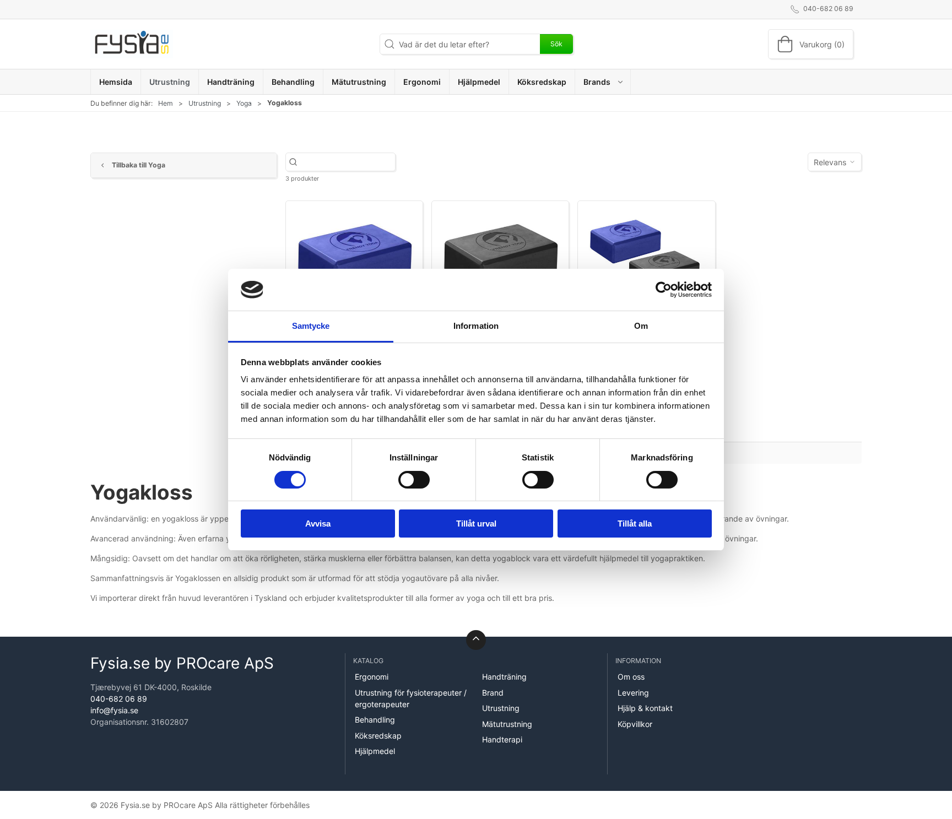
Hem (165, 103)
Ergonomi (371, 676)
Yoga (244, 103)
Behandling (375, 719)
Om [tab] (641, 325)
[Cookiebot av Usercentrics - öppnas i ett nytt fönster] (663, 289)
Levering (633, 692)
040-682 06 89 (118, 698)
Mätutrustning (507, 724)
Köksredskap (378, 735)
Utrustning (204, 103)
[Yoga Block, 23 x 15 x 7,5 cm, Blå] (354, 254)
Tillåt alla (635, 523)
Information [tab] (476, 325)
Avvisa (318, 523)
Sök (556, 44)
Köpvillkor (635, 724)
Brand (493, 692)
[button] (603, 81)
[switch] (414, 480)
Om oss (631, 676)
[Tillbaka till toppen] (476, 640)
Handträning (504, 676)
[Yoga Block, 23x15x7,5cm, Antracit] (500, 254)
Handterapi (502, 739)
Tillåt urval (476, 523)
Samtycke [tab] (311, 325)
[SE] (131, 44)
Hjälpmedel (375, 751)
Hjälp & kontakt (645, 708)
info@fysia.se (114, 710)
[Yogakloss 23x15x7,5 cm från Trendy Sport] (646, 254)
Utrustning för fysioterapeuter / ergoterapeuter (411, 698)
